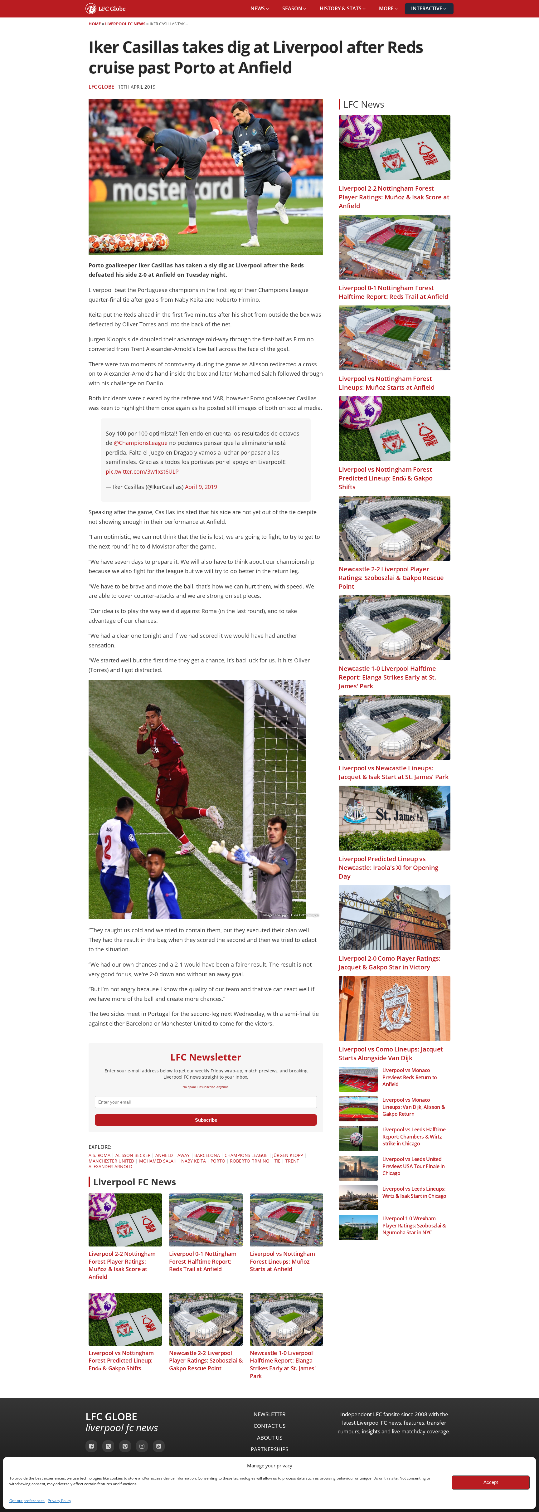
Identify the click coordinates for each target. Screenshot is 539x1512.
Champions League (246, 1155)
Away (183, 1155)
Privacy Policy (59, 1500)
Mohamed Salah (158, 1161)
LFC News (363, 104)
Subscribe (206, 1120)
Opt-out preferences (27, 1500)
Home (95, 24)
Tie (277, 1161)
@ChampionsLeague (141, 442)
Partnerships (269, 1449)
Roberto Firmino (250, 1161)
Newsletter (270, 1414)
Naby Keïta (193, 1161)
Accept (490, 1482)
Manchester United (111, 1161)
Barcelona (207, 1155)
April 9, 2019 (201, 486)
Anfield (163, 1155)
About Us (269, 1437)
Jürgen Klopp (287, 1155)
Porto (218, 1161)
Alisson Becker (133, 1155)
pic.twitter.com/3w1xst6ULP (142, 471)
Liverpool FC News (125, 24)
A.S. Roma (99, 1155)
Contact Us (269, 1425)
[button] (260, 8)
